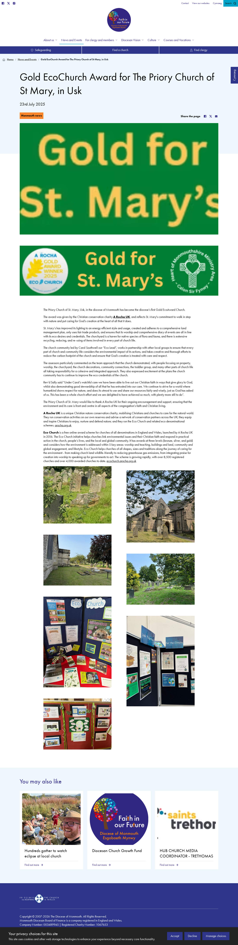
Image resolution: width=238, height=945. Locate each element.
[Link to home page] (119, 20)
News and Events (27, 59)
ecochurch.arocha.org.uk (121, 461)
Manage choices (216, 936)
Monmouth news (31, 115)
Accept (175, 936)
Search (228, 3)
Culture (152, 40)
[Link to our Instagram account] (14, 3)
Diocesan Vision (130, 40)
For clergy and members (99, 40)
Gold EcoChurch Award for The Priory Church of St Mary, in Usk (74, 59)
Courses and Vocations (177, 40)
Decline (192, 936)
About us (49, 40)
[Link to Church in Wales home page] (39, 898)
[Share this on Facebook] (205, 116)
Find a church (120, 50)
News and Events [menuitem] (71, 40)
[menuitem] (185, 3)
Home (10, 59)
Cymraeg (234, 75)
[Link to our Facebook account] (3, 3)
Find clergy (200, 50)
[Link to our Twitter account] (8, 3)
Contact (185, 3)
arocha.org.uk (63, 425)
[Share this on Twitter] (211, 116)
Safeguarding (43, 50)
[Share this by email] (216, 116)
